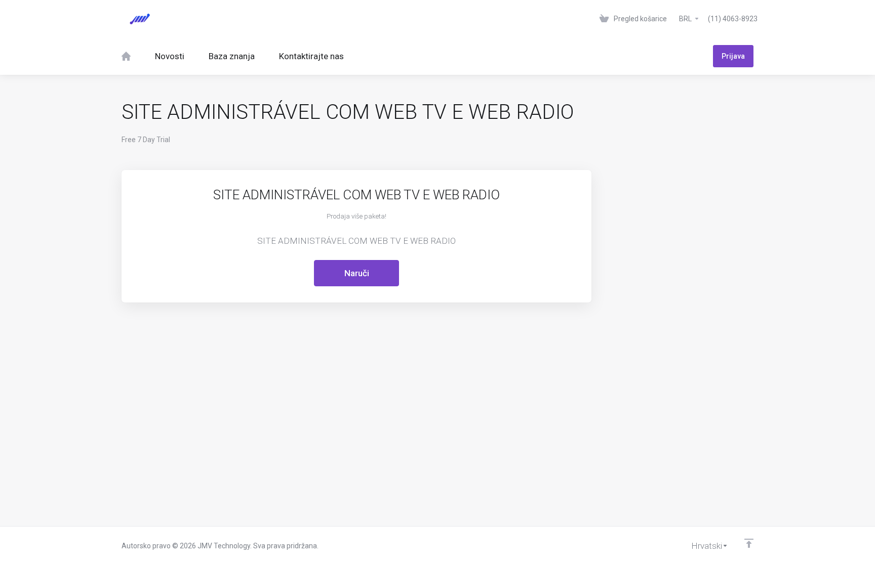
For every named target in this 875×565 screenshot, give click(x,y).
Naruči (356, 273)
